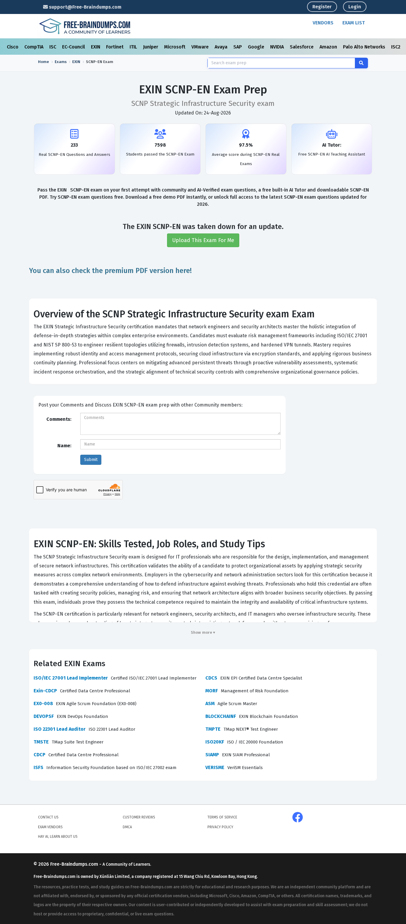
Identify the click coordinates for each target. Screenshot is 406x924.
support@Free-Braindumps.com (84, 7)
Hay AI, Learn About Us (58, 836)
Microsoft (175, 47)
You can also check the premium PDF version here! (110, 270)
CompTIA (34, 47)
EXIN (96, 47)
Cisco (13, 47)
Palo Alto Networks (364, 47)
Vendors (323, 23)
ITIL (134, 47)
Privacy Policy (220, 827)
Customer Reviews (139, 817)
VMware (200, 47)
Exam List (353, 23)
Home (43, 61)
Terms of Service (222, 817)
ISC (53, 47)
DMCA (127, 827)
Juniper (151, 47)
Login (354, 7)
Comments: (58, 419)
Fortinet (115, 47)
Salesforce (302, 47)
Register (322, 7)
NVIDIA (277, 47)
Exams (61, 61)
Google (256, 47)
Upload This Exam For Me (203, 240)
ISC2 (396, 47)
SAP (238, 47)
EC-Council (74, 47)
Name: (64, 445)
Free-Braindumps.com (74, 864)
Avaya (222, 47)
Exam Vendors (50, 827)
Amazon (329, 47)
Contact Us (48, 817)
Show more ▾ (203, 632)
